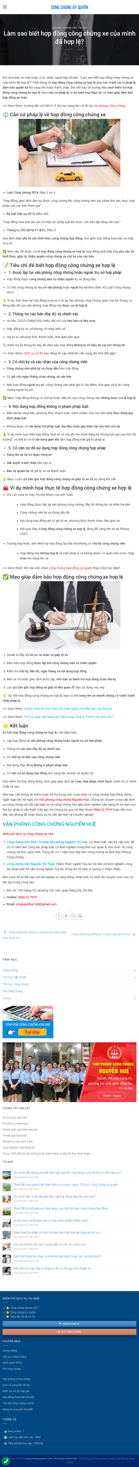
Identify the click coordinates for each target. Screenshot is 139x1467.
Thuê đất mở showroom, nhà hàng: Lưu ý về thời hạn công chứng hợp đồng (60, 1208)
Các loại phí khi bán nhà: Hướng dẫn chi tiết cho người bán (49, 1244)
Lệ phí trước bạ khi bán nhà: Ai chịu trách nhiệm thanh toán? (50, 1220)
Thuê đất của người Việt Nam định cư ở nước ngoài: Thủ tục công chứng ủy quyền (65, 1184)
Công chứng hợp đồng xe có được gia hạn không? (101, 934)
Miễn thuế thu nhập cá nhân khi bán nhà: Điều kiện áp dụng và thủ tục (56, 1232)
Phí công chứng (71, 1331)
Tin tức (82, 28)
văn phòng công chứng (109, 105)
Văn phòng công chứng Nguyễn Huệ (63, 799)
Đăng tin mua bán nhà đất (18, 1409)
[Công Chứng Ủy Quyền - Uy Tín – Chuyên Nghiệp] (69, 7)
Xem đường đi (70, 1323)
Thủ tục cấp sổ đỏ (14, 977)
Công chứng (10, 970)
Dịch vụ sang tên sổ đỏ (16, 1385)
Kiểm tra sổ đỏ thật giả (16, 1391)
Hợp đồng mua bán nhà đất (18, 1397)
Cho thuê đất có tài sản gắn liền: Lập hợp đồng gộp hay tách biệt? (54, 1196)
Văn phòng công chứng (16, 1379)
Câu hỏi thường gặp (64, 28)
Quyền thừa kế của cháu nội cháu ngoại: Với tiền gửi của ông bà (68, 708)
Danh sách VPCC (12, 1362)
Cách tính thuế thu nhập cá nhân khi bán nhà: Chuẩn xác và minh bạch (57, 1256)
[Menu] (5, 7)
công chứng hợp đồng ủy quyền (70, 568)
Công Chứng (85, 1458)
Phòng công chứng (104, 1458)
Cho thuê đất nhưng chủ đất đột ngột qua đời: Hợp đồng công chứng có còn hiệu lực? (67, 1172)
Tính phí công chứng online (18, 1403)
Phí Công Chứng (13, 991)
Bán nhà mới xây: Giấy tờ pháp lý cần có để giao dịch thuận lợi (52, 1268)
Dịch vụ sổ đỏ (33, 353)
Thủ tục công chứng (15, 984)
